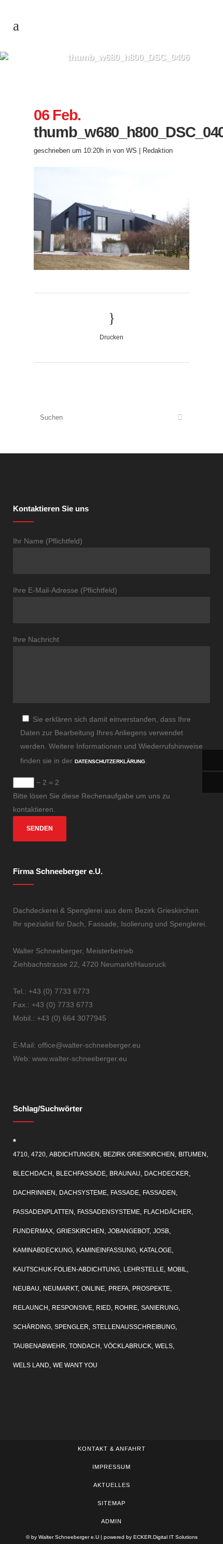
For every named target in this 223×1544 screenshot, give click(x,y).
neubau (26, 1288)
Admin (111, 1521)
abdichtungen (74, 1154)
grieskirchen (80, 1231)
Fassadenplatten (43, 1212)
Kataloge (156, 1250)
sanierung (159, 1307)
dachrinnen (34, 1192)
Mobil (177, 1269)
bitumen (192, 1154)
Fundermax (33, 1231)
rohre (126, 1307)
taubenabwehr (39, 1346)
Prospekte (151, 1288)
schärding (32, 1327)
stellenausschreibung (133, 1327)
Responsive (72, 1307)
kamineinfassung (106, 1250)
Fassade (124, 1192)
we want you (75, 1365)
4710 (20, 1154)
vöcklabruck (127, 1346)
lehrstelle (143, 1269)
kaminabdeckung (43, 1250)
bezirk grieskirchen (139, 1154)
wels (164, 1346)
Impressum (111, 1467)
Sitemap (111, 1503)
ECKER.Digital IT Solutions (165, 1537)
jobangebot (128, 1231)
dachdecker (166, 1173)
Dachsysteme (83, 1192)
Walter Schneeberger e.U (68, 1537)
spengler (71, 1327)
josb (161, 1231)
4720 (38, 1154)
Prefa (118, 1288)
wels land (31, 1365)
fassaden (159, 1192)
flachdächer (167, 1212)
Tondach (84, 1346)
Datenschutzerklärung (110, 761)
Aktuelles (111, 1485)
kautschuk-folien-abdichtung (66, 1269)
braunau (125, 1173)
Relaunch (30, 1307)
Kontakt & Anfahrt (112, 1449)
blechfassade (81, 1173)
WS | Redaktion (149, 150)
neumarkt (60, 1288)
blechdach (32, 1173)
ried (103, 1307)
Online (93, 1288)
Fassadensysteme (108, 1212)
